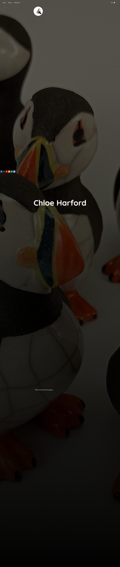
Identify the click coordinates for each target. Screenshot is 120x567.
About (10, 2)
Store (4, 2)
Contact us (17, 2)
